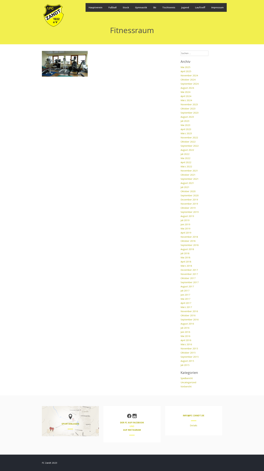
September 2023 (190, 112)
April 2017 (186, 302)
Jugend (185, 7)
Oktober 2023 (188, 108)
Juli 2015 (185, 365)
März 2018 (186, 265)
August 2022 (187, 149)
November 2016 (189, 311)
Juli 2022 (185, 154)
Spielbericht (187, 378)
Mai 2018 (185, 257)
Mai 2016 (185, 336)
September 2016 (190, 319)
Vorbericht (186, 386)
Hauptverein (95, 7)
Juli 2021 (185, 187)
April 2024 (186, 96)
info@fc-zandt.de (193, 415)
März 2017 (186, 307)
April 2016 (186, 340)
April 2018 (186, 261)
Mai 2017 (185, 298)
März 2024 (186, 100)
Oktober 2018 (188, 240)
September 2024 (190, 83)
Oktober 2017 (188, 278)
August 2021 (187, 182)
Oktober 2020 (188, 191)
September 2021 (190, 178)
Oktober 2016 (188, 315)
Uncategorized (188, 382)
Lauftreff (200, 7)
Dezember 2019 (189, 199)
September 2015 (190, 356)
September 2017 (190, 282)
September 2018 (190, 245)
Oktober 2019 (188, 207)
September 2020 (190, 195)
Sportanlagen (70, 423)
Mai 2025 (185, 67)
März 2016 (186, 344)
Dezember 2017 (189, 269)
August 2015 (187, 360)
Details (193, 425)
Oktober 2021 (188, 174)
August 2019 (187, 216)
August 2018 (187, 249)
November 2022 (189, 137)
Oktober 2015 (188, 352)
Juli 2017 (185, 290)
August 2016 (187, 323)
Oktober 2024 (188, 79)
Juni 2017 (185, 294)
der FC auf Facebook (132, 422)
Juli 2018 (185, 253)
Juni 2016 (185, 331)
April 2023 (186, 129)
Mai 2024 (185, 91)
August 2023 (187, 116)
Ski (154, 7)
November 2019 (189, 203)
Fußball (112, 7)
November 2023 (189, 104)
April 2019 (186, 232)
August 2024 (187, 87)
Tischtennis (168, 7)
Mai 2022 (185, 158)
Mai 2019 (185, 228)
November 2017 (189, 273)
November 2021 (189, 170)
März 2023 (186, 133)
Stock (126, 7)
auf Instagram (132, 429)
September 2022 (190, 145)
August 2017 (187, 286)
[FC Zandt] (53, 26)
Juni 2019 (185, 224)
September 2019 (190, 211)
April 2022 (186, 162)
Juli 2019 (185, 220)
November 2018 (189, 236)
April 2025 (186, 71)
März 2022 (186, 166)
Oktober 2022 (188, 141)
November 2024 (189, 75)
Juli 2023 (185, 120)
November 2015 (189, 348)
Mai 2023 (185, 125)
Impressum (217, 7)
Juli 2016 (185, 327)
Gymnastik (141, 7)
